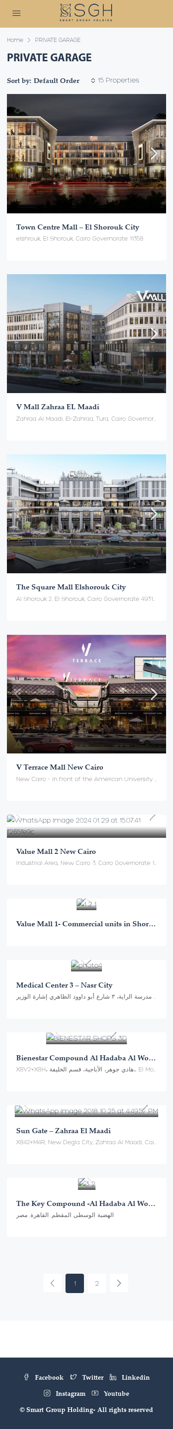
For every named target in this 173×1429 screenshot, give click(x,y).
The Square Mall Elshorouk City (71, 587)
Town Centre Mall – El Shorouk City (77, 227)
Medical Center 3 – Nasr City (64, 985)
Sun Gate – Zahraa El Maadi (63, 1130)
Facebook (48, 1377)
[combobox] (64, 80)
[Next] (119, 1283)
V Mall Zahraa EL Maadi (57, 406)
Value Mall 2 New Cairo (56, 851)
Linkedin (135, 1377)
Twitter (91, 1377)
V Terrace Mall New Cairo (59, 767)
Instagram (69, 1393)
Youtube (115, 1393)
